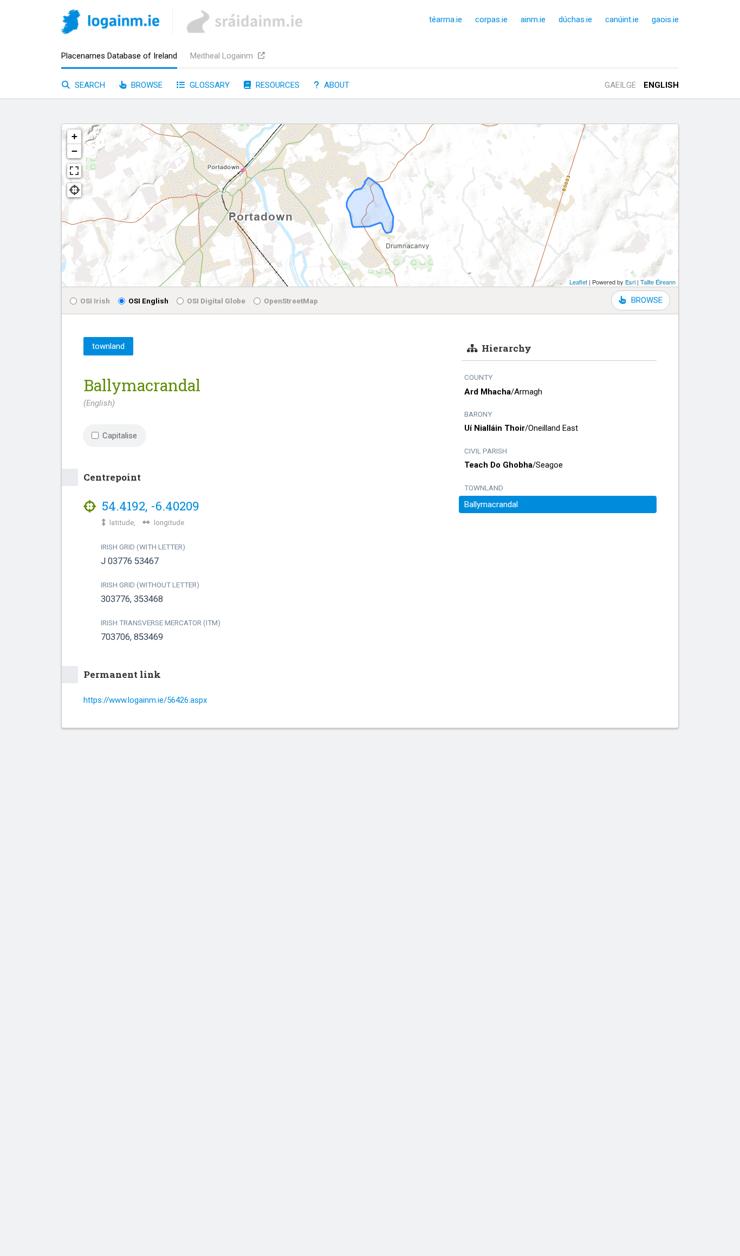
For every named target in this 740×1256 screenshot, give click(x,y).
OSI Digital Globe (216, 300)
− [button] (74, 151)
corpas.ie (491, 19)
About (335, 85)
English (661, 85)
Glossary (208, 85)
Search (89, 85)
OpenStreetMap (291, 300)
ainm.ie (533, 19)
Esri (630, 281)
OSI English (148, 300)
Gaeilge (620, 85)
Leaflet (578, 281)
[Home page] (110, 23)
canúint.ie (622, 19)
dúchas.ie (575, 19)
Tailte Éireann (658, 281)
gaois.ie (665, 19)
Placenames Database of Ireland (119, 56)
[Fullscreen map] (74, 171)
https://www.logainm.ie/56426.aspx (145, 700)
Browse (146, 85)
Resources (277, 85)
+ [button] (74, 136)
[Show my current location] (74, 190)
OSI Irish (95, 300)
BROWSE (647, 300)
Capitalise (119, 436)
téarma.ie (445, 19)
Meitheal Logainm (222, 56)
